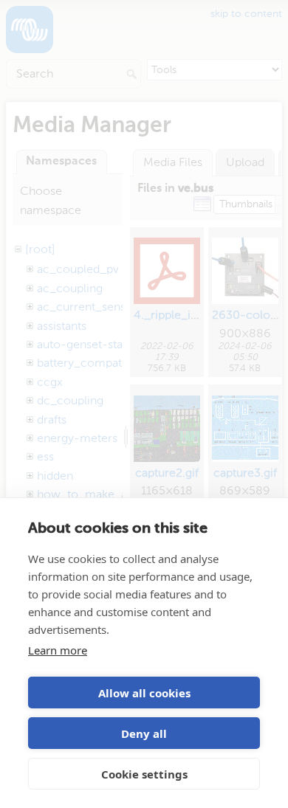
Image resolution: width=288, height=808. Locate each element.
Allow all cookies (144, 693)
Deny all (144, 733)
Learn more (57, 650)
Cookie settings (144, 774)
